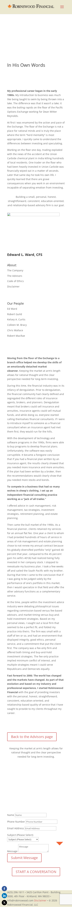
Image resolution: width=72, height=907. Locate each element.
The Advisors (14, 275)
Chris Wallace (15, 330)
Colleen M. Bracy (17, 325)
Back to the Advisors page (32, 736)
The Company (15, 270)
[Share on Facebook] (4, 888)
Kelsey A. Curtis (16, 319)
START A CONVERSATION (36, 871)
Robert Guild (14, 314)
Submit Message (24, 857)
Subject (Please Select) (20, 835)
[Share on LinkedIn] (4, 895)
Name (10, 815)
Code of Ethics (15, 281)
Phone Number (16, 821)
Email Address (15, 828)
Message (12, 851)
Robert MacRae (16, 335)
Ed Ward (12, 308)
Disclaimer (13, 286)
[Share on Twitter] (4, 902)
